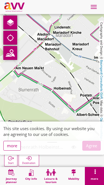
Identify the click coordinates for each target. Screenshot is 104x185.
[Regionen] (10, 53)
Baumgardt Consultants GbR (102, 79)
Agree (91, 145)
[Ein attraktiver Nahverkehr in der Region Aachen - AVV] (14, 7)
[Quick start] (10, 22)
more (12, 145)
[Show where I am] (10, 38)
